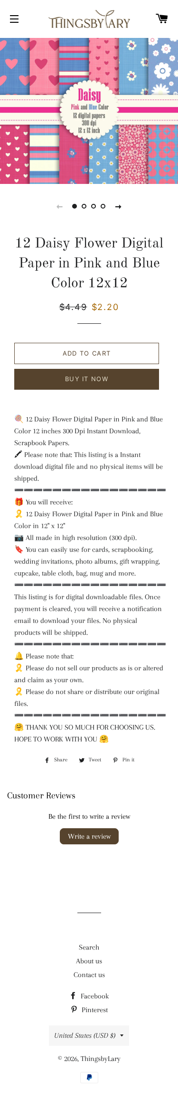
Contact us (89, 974)
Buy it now (86, 379)
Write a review (89, 836)
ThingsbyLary (101, 1058)
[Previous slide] (59, 206)
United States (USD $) (84, 1035)
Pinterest (94, 1010)
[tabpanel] (89, 110)
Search (89, 947)
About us (89, 961)
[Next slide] (118, 206)
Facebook (94, 996)
